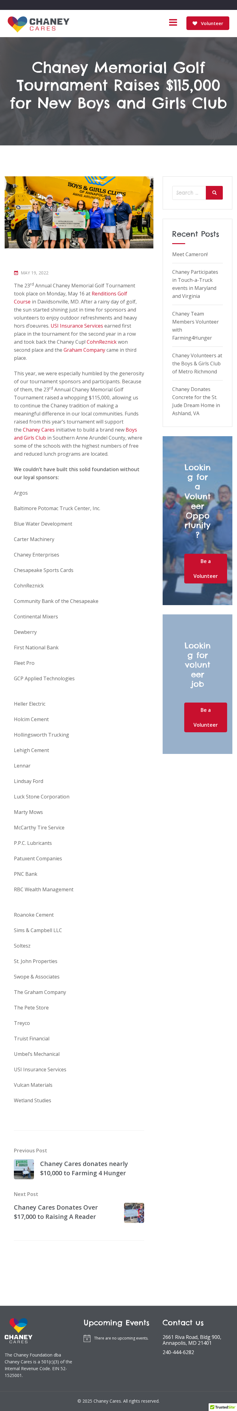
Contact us (183, 1322)
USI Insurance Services (77, 325)
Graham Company (84, 349)
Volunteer (211, 23)
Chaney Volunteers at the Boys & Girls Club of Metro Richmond (197, 363)
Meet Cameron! (190, 254)
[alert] (118, 1338)
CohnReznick (102, 341)
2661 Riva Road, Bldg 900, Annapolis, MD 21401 (192, 1340)
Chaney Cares (39, 429)
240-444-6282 (178, 1352)
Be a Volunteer (205, 568)
